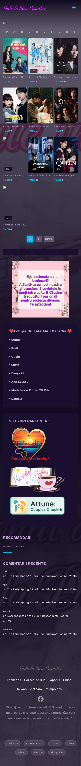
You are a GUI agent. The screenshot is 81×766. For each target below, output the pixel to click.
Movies (7, 546)
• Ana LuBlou (18, 382)
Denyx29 (17, 373)
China (67, 680)
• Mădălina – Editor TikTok (29, 390)
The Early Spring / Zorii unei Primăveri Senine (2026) (42, 575)
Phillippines (53, 689)
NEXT (48, 239)
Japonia (54, 680)
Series (20, 546)
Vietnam (36, 689)
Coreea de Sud (35, 680)
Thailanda (14, 680)
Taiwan (22, 689)
